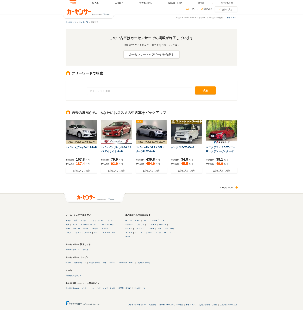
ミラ (159, 229)
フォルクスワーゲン (107, 224)
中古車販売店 (94, 263)
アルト (172, 233)
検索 (205, 90)
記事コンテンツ (109, 263)
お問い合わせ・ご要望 (208, 305)
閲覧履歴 (208, 9)
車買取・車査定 (143, 263)
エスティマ (151, 224)
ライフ (146, 220)
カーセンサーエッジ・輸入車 (77, 250)
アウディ (95, 229)
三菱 (67, 224)
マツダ (75, 224)
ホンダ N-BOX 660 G (182, 147)
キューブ (128, 229)
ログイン (193, 9)
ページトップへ (227, 187)
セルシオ (162, 224)
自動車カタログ (80, 263)
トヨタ (68, 220)
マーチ (151, 229)
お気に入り (227, 9)
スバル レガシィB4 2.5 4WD (81, 147)
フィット (128, 233)
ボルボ (85, 229)
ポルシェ (105, 229)
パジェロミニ (130, 237)
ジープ (68, 233)
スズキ (91, 220)
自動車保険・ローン (126, 263)
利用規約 (152, 305)
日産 (76, 220)
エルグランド (140, 229)
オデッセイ (129, 224)
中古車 (68, 263)
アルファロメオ (109, 233)
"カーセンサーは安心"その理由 (171, 305)
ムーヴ (137, 220)
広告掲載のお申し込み (74, 276)
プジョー (87, 233)
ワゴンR (128, 220)
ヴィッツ (149, 233)
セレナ (158, 233)
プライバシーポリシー (137, 305)
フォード (77, 233)
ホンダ (83, 220)
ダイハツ (101, 220)
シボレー (76, 229)
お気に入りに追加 (81, 170)
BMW (68, 229)
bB (165, 233)
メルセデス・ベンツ (88, 224)
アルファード (169, 229)
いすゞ (97, 233)
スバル (110, 220)
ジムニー (138, 233)
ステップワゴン (158, 220)
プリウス (140, 224)
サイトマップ (232, 18)
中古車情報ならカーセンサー (77, 288)
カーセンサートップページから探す (151, 54)
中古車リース (139, 288)
